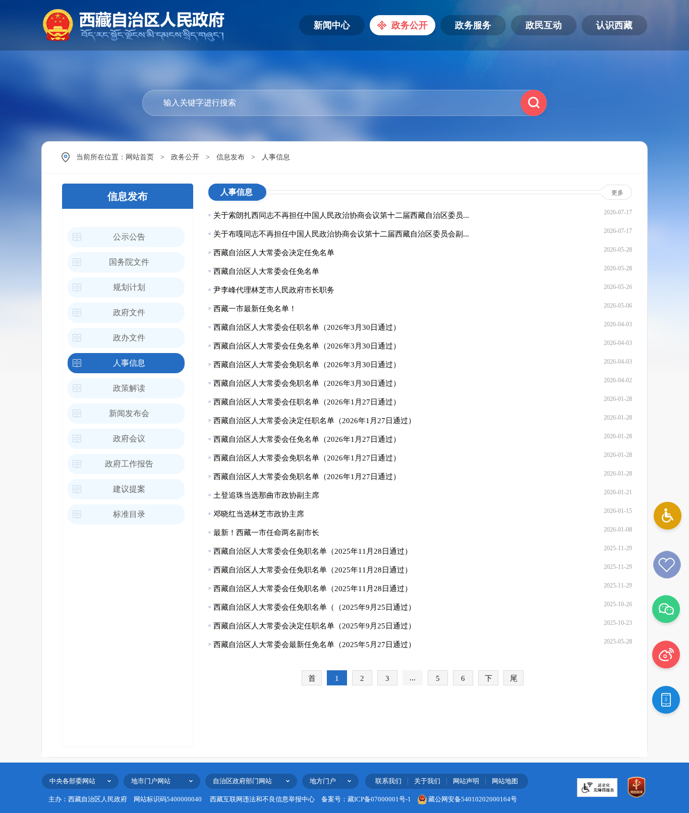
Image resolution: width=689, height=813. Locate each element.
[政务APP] (666, 702)
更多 (617, 192)
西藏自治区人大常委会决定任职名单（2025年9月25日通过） (314, 626)
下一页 (488, 679)
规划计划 (129, 287)
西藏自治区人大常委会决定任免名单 (273, 253)
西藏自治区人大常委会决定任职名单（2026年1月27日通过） (314, 421)
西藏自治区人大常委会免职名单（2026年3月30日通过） (306, 365)
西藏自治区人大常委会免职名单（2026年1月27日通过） (306, 458)
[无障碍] (666, 517)
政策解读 (129, 388)
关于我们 (427, 781)
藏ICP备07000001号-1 (379, 799)
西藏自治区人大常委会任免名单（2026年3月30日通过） (306, 346)
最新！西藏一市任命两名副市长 (266, 533)
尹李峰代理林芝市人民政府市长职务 (273, 290)
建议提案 (129, 489)
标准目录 (129, 514)
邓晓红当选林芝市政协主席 (258, 514)
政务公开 (185, 157)
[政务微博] (666, 656)
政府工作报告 (129, 463)
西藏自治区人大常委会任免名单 (266, 271)
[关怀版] (666, 564)
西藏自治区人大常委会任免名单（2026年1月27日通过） (306, 439)
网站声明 (466, 781)
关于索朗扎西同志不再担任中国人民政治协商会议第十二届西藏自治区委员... (341, 215)
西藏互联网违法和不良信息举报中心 (262, 799)
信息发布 (230, 157)
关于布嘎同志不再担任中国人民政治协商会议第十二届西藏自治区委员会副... (341, 234)
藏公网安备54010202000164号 (472, 799)
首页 (312, 679)
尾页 (514, 679)
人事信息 (276, 157)
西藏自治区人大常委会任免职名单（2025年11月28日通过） (312, 551)
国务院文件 (129, 262)
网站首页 (140, 157)
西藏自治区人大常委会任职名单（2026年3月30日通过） (306, 327)
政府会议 (129, 438)
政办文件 (129, 337)
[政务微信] (666, 610)
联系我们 (388, 781)
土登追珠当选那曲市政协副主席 (266, 495)
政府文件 (129, 312)
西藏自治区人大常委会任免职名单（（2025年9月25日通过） (314, 607)
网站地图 (505, 781)
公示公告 (129, 237)
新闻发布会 (129, 413)
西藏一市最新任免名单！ (255, 309)
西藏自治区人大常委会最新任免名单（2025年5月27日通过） (314, 645)
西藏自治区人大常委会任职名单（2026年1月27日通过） (306, 402)
